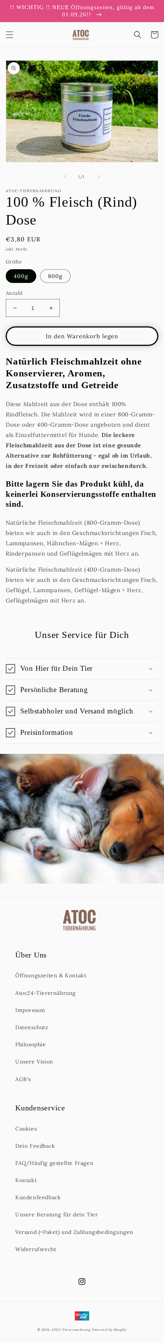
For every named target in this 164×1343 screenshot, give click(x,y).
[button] (9, 34)
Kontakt (26, 1180)
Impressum (30, 1010)
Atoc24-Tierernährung (45, 993)
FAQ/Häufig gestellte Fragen (54, 1163)
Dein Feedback (35, 1145)
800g (55, 276)
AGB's (23, 1079)
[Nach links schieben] (65, 176)
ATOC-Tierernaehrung (70, 1330)
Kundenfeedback (38, 1197)
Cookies (26, 1128)
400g (21, 276)
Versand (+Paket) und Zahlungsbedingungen (74, 1232)
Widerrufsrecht (35, 1249)
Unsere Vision (34, 1061)
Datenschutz (31, 1027)
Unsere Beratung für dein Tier (56, 1214)
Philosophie (30, 1044)
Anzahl (14, 293)
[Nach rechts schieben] (98, 176)
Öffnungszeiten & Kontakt (50, 975)
